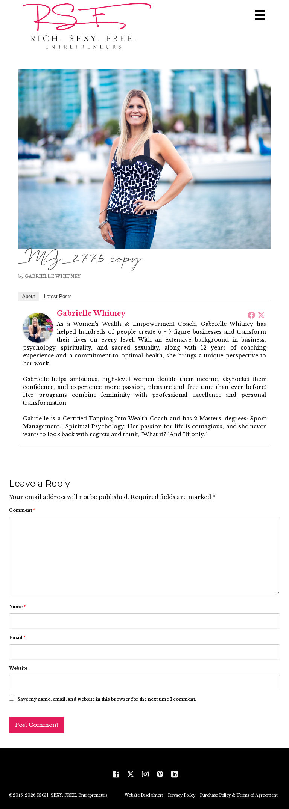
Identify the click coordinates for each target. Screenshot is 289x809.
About (28, 296)
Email (17, 637)
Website (18, 668)
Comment (22, 510)
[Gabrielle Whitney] (38, 327)
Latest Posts (58, 296)
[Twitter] (261, 314)
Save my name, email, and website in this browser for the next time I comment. (106, 699)
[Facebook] (251, 314)
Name (17, 606)
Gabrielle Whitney (53, 276)
